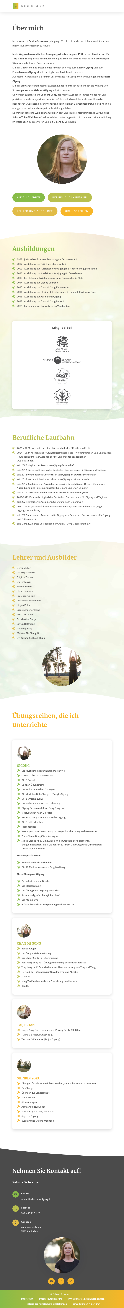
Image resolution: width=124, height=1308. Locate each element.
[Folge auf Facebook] (61, 1281)
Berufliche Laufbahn (69, 197)
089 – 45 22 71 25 (30, 1213)
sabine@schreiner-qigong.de (36, 1199)
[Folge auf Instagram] (70, 1281)
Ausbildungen (28, 197)
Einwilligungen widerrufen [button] (86, 1303)
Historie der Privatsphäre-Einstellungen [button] (46, 1303)
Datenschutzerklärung (50, 1298)
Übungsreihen (76, 211)
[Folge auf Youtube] (51, 1281)
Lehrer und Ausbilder (35, 211)
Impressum (27, 1298)
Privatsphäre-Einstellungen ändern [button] (86, 1298)
